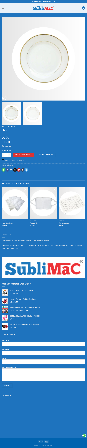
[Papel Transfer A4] (15, 203)
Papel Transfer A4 (7, 223)
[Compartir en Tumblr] (22, 170)
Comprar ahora (45, 155)
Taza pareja (33, 223)
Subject (4, 358)
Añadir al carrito (23, 155)
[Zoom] (4, 98)
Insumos (11, 127)
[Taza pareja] (43, 203)
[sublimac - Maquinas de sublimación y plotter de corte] (43, 8)
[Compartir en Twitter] (11, 170)
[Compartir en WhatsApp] (3, 170)
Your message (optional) (9, 367)
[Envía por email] (15, 170)
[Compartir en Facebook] (7, 170)
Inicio (4, 127)
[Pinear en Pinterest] (19, 170)
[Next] (81, 58)
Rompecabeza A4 (64, 223)
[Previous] (6, 58)
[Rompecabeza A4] (72, 203)
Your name (5, 340)
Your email (5, 349)
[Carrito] (83, 8)
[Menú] (3, 7)
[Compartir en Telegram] (26, 170)
